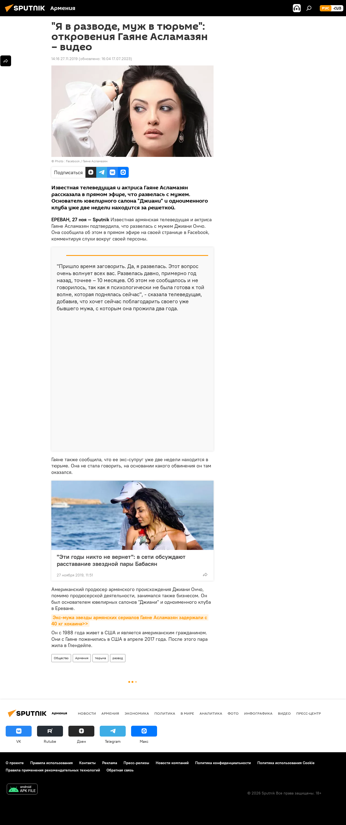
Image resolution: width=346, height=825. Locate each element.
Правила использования (51, 762)
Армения (81, 658)
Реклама (109, 762)
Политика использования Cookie (286, 762)
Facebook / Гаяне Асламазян (87, 161)
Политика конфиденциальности (223, 762)
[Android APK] (22, 790)
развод (117, 658)
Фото (233, 713)
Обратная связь (120, 770)
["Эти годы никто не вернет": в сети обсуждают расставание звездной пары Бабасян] (132, 515)
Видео (284, 713)
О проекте (15, 762)
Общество (61, 658)
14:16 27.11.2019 (64, 58)
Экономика (137, 713)
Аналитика (210, 713)
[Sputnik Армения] (26, 12)
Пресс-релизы (136, 762)
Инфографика (258, 713)
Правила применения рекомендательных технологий (53, 770)
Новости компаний (172, 762)
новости (87, 713)
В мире (187, 713)
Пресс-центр (308, 713)
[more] (205, 574)
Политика (164, 713)
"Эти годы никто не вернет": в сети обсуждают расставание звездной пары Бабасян (121, 560)
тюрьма (100, 658)
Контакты (87, 762)
